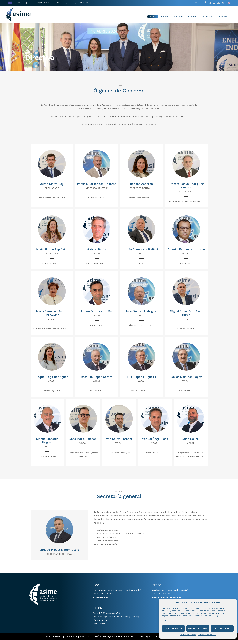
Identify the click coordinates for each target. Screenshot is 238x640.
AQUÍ (217, 616)
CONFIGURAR (222, 628)
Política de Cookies (188, 635)
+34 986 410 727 (105, 594)
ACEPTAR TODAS (173, 628)
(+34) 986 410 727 (43, 3)
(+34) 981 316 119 (81, 3)
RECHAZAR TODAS (197, 628)
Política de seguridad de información (114, 636)
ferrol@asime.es (68, 3)
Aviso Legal (144, 636)
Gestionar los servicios (171, 621)
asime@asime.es (28, 3)
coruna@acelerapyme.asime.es (166, 597)
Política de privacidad (207, 635)
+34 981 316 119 (104, 620)
